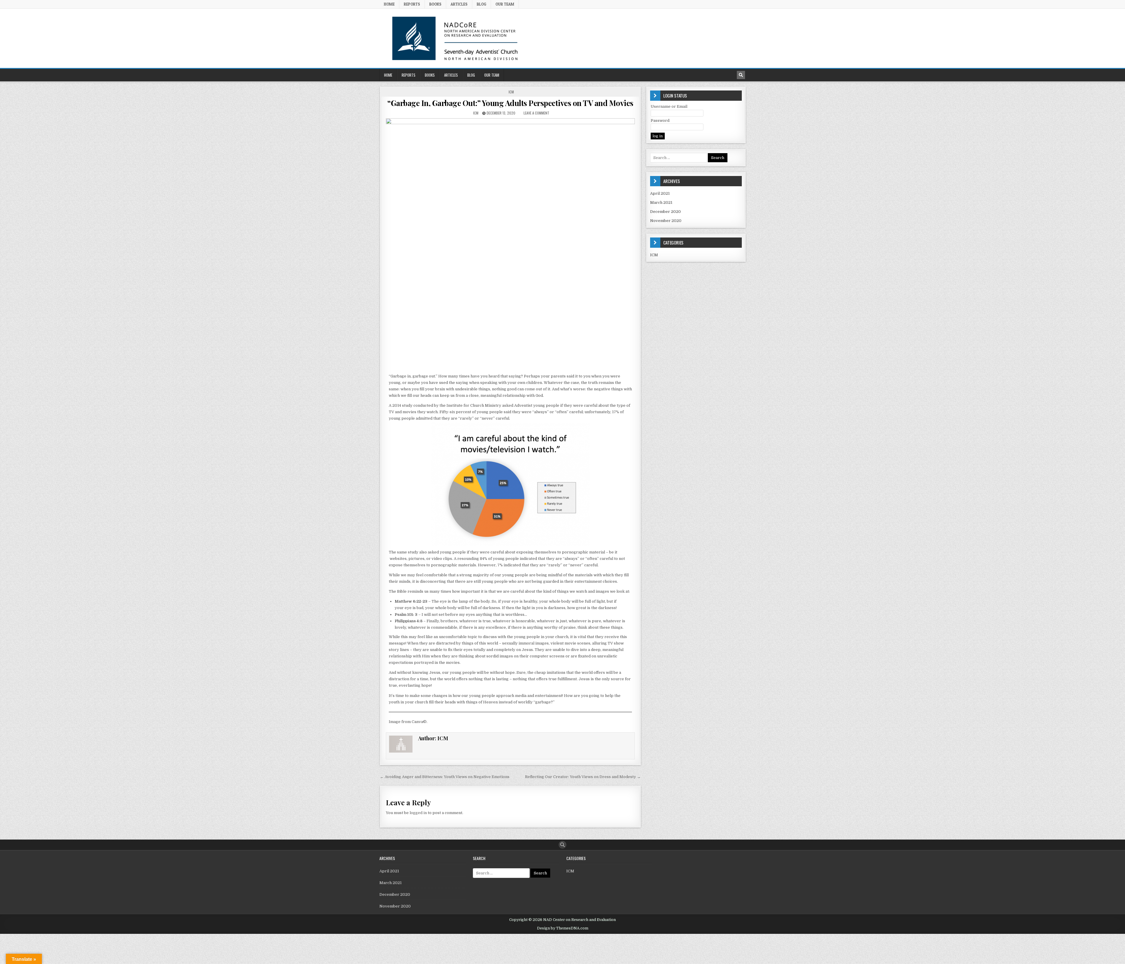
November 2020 (665, 220)
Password (660, 120)
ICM (511, 91)
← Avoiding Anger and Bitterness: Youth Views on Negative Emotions (444, 777)
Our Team (504, 4)
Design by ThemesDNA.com (562, 928)
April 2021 (660, 193)
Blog (481, 4)
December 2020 (665, 211)
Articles (459, 4)
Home (389, 4)
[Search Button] (562, 845)
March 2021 (661, 202)
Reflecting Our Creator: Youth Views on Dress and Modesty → (583, 777)
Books (435, 4)
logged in (418, 813)
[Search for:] (679, 157)
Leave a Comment (536, 112)
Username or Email (669, 106)
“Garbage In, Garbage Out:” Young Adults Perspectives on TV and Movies (510, 103)
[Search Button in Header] (741, 75)
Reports (412, 4)
